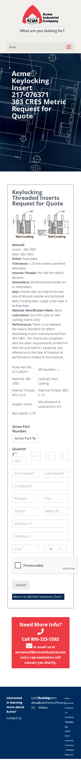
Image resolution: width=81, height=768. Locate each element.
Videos (43, 707)
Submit (21, 585)
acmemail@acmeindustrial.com (40, 652)
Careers (51, 698)
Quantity (19, 451)
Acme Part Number (21, 429)
